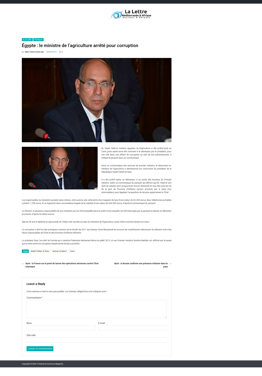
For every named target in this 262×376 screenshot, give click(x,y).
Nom (29, 323)
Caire (72, 251)
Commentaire (35, 297)
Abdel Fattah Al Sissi (40, 251)
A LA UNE (27, 40)
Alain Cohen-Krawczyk (34, 52)
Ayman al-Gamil (59, 251)
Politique (38, 40)
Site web (31, 335)
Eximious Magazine (55, 364)
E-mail (101, 323)
